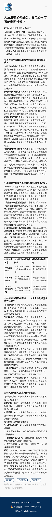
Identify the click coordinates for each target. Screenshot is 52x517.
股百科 (28, 28)
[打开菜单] (46, 7)
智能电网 (35, 480)
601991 (9, 480)
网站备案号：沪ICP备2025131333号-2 (26, 502)
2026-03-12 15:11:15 (14, 28)
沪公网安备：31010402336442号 (27, 507)
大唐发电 (22, 480)
